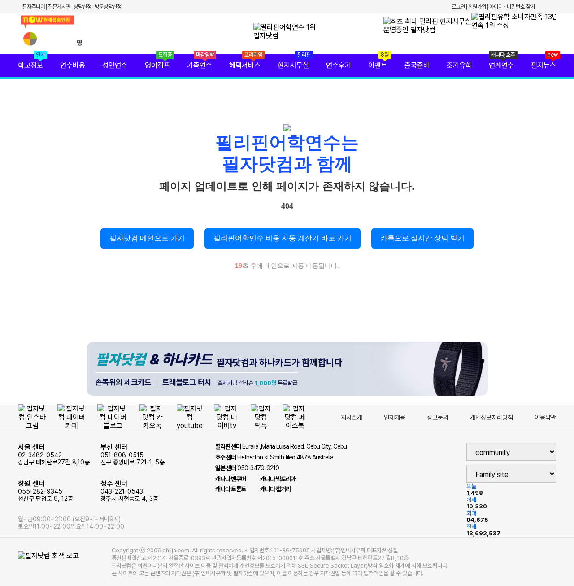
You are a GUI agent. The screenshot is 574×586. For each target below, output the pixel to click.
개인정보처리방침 (491, 417)
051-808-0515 (132, 454)
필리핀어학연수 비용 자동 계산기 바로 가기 (282, 238)
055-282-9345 (45, 490)
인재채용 (394, 417)
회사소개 (351, 417)
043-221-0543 (129, 490)
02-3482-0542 (54, 454)
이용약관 (545, 417)
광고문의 (437, 417)
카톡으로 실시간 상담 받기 (422, 238)
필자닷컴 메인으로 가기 (147, 238)
